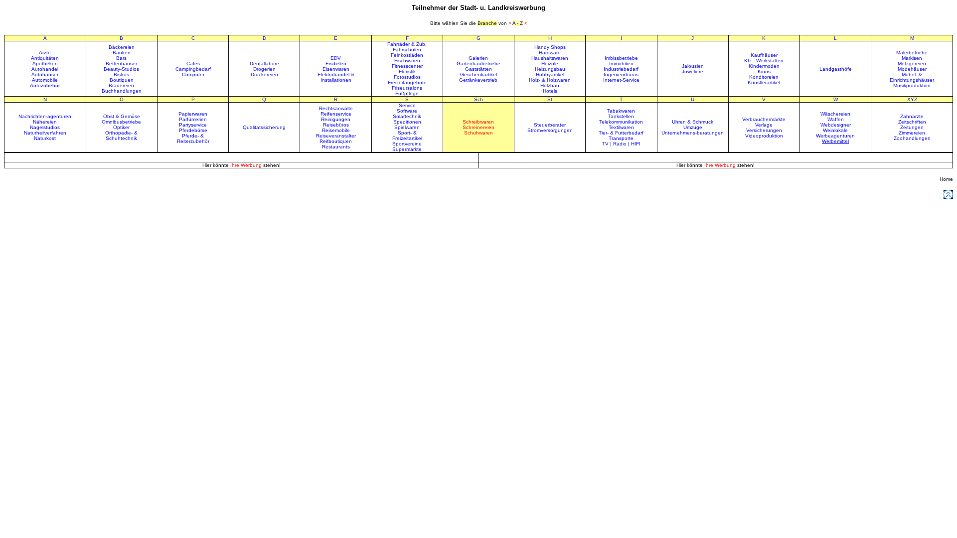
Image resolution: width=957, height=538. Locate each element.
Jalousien (693, 66)
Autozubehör (45, 85)
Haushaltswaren (549, 58)
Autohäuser (44, 74)
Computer (193, 74)
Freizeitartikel (407, 138)
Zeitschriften (912, 122)
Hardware (550, 52)
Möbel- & (912, 74)
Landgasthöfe (835, 69)
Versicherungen (764, 130)
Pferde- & (193, 135)
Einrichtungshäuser (912, 80)
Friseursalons (407, 88)
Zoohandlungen (912, 138)
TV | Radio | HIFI (621, 143)
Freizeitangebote (407, 82)
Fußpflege (407, 93)
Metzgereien (912, 63)
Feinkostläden (407, 55)
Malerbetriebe (912, 52)
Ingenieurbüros (621, 74)
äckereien (123, 47)
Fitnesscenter (407, 66)
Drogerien (264, 69)
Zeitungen (912, 127)
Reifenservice (335, 114)
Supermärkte (407, 149)
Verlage (764, 125)
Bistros (121, 74)
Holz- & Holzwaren (550, 80)
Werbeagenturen (835, 135)
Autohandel (44, 69)
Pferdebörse (193, 130)
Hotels (550, 91)
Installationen (335, 80)
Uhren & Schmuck (692, 122)
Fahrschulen (407, 49)
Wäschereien (835, 114)
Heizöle (549, 63)
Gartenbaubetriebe (478, 63)
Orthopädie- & (121, 132)
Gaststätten (478, 69)
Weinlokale (835, 130)
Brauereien (121, 85)
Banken (122, 52)
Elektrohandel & (336, 74)
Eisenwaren (335, 69)
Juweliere (692, 71)
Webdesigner (835, 125)
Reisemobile (336, 130)
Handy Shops (550, 47)
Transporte (621, 138)
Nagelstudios (45, 127)
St (549, 99)
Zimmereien (912, 132)
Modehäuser (912, 69)
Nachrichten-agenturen (44, 116)
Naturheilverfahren (45, 132)
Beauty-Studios (121, 69)
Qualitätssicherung (264, 127)
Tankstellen (621, 116)
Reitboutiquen (335, 141)
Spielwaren (407, 127)
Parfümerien (193, 119)
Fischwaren (407, 60)
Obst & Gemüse (121, 116)
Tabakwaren (621, 111)
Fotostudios (407, 77)
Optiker (121, 127)
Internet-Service (621, 80)
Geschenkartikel (478, 74)
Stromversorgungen (550, 130)
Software (407, 111)
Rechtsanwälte (336, 108)
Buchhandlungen (122, 91)
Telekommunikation (621, 122)
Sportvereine (407, 143)
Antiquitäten (45, 58)
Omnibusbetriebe (121, 122)
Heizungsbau (550, 69)
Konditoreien (764, 77)
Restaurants (336, 146)
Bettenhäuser (121, 63)
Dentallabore (264, 63)
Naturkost (45, 138)
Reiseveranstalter (336, 135)
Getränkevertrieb (478, 80)
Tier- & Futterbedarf (621, 132)
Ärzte (45, 52)
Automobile (45, 80)
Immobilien (621, 63)
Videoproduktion (764, 135)
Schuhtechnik (121, 138)
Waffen (835, 119)
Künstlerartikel (764, 82)
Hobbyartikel (550, 74)
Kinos (764, 71)
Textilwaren (621, 127)
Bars (121, 58)
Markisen (912, 58)
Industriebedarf (621, 69)
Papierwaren (192, 114)
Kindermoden (764, 66)
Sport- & (407, 132)
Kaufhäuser (764, 55)
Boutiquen (122, 80)
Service (407, 105)
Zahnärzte (912, 116)
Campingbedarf (193, 69)
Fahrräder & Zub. (407, 44)
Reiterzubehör (193, 141)
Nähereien (45, 122)
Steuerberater (550, 125)
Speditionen (407, 122)
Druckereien (264, 74)
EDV (335, 58)
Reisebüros (336, 125)
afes (195, 63)
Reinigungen (335, 119)
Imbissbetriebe (621, 58)
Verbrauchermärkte (764, 119)
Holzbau (549, 85)
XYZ (912, 99)
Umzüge (692, 127)
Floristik (407, 71)
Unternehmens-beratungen (692, 132)
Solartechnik (407, 116)
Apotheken (45, 63)
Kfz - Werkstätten (764, 60)
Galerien (478, 58)
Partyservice (193, 125)
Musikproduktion (912, 85)
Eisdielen (335, 63)
